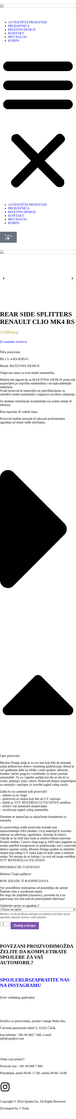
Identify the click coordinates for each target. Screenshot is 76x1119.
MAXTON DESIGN (22, 29)
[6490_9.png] (38, 273)
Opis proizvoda (10, 756)
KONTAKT (16, 33)
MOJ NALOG (17, 37)
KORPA (13, 40)
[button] (38, 123)
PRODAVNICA (19, 26)
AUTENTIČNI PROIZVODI (27, 22)
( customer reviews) (13, 341)
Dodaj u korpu (25, 925)
